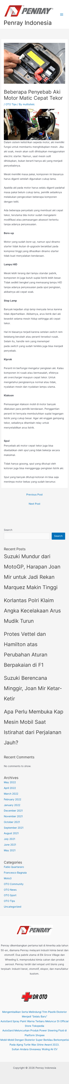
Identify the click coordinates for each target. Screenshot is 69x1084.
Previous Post (34, 494)
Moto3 (8, 878)
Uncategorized (12, 906)
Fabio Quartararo (14, 866)
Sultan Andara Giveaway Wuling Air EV (34, 1049)
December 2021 (13, 810)
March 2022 (11, 793)
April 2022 (10, 788)
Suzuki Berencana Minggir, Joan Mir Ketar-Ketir (33, 688)
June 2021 (10, 844)
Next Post (34, 503)
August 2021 (11, 833)
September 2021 (13, 827)
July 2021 (9, 838)
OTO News (10, 889)
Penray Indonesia (28, 22)
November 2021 (13, 816)
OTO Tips (11, 104)
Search (8, 529)
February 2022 (12, 799)
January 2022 (12, 805)
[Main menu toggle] (62, 14)
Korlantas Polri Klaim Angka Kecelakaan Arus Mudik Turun (32, 610)
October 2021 (12, 822)
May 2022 (10, 782)
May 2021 (9, 850)
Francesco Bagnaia (15, 872)
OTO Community (14, 884)
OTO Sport (10, 895)
